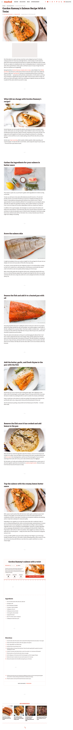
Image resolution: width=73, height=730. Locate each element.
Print (19, 565)
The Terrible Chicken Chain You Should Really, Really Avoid (19, 718)
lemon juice (8, 457)
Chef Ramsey (16, 73)
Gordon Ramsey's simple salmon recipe (22, 70)
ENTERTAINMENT (35, 1)
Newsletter (68, 1)
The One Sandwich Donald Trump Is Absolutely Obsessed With (29, 718)
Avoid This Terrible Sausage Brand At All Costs (6, 718)
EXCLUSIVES (22, 1)
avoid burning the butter (31, 463)
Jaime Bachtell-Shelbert (8, 14)
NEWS (28, 1)
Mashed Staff (17, 14)
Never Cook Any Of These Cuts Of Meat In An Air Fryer (42, 718)
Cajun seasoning (14, 140)
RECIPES (16, 1)
